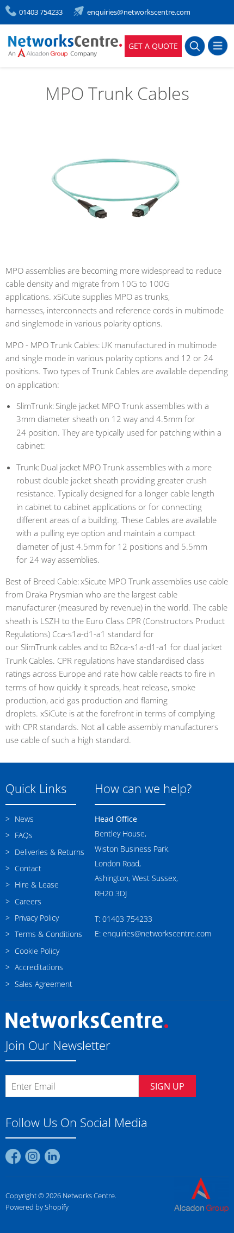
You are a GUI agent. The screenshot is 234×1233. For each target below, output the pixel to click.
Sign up (167, 1086)
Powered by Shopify (37, 1207)
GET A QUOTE (153, 46)
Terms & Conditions (47, 934)
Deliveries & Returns (48, 852)
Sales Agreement (42, 984)
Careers (27, 901)
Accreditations (38, 967)
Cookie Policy (36, 951)
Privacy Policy (36, 918)
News (23, 819)
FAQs (23, 835)
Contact (27, 868)
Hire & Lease (36, 884)
